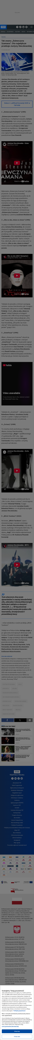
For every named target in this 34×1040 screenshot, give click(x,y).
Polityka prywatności (19, 1011)
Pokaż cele (17, 1036)
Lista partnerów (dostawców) (10, 1026)
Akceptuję (17, 1031)
